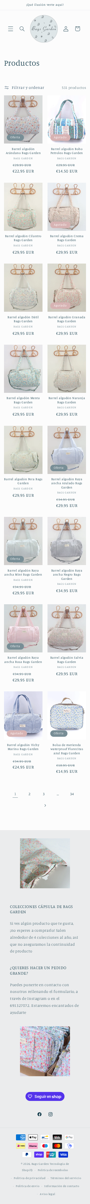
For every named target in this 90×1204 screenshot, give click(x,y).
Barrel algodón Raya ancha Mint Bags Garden (23, 572)
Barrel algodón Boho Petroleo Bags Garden (66, 151)
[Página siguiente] (45, 805)
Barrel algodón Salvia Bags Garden (67, 659)
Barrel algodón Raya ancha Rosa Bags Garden (23, 659)
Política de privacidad (30, 1178)
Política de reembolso (53, 1170)
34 (72, 794)
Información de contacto (61, 1186)
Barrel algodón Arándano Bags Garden (23, 151)
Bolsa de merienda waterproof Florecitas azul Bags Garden (66, 749)
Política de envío (28, 1186)
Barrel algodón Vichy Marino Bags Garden (23, 747)
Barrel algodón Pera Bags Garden (23, 481)
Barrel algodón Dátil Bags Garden (23, 319)
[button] (10, 28)
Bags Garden (40, 1164)
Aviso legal (47, 1194)
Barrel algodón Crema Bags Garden (67, 238)
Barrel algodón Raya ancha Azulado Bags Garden (66, 483)
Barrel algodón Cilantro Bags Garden (23, 238)
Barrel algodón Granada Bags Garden (67, 319)
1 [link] (15, 793)
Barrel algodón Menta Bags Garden (23, 400)
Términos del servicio (65, 1178)
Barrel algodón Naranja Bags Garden (66, 400)
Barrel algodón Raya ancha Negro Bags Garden (66, 575)
